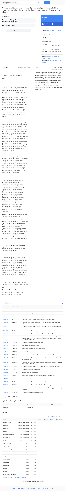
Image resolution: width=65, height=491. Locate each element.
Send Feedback (21, 488)
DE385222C (5, 354)
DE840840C (5, 322)
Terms (38, 488)
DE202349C (5, 316)
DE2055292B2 (6, 310)
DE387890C (5, 381)
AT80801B (5, 362)
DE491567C (5, 348)
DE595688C (5, 313)
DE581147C (5, 351)
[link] (7, 422)
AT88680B (5, 334)
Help (52, 488)
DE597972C (5, 369)
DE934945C (5, 358)
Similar (55, 24)
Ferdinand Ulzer (50, 30)
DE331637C (5, 388)
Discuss (44, 62)
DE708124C (5, 392)
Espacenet (51, 60)
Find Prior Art (47, 24)
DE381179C (5, 375)
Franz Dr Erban (58, 30)
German (52, 28)
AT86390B (5, 319)
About (13, 488)
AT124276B (5, 330)
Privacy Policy (45, 488)
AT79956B (5, 337)
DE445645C (5, 342)
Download (52, 416)
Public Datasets (31, 488)
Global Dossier (58, 60)
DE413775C (5, 345)
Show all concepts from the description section (14, 477)
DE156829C (5, 378)
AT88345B (5, 385)
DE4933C (5, 326)
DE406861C (5, 372)
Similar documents (48, 56)
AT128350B (5, 366)
